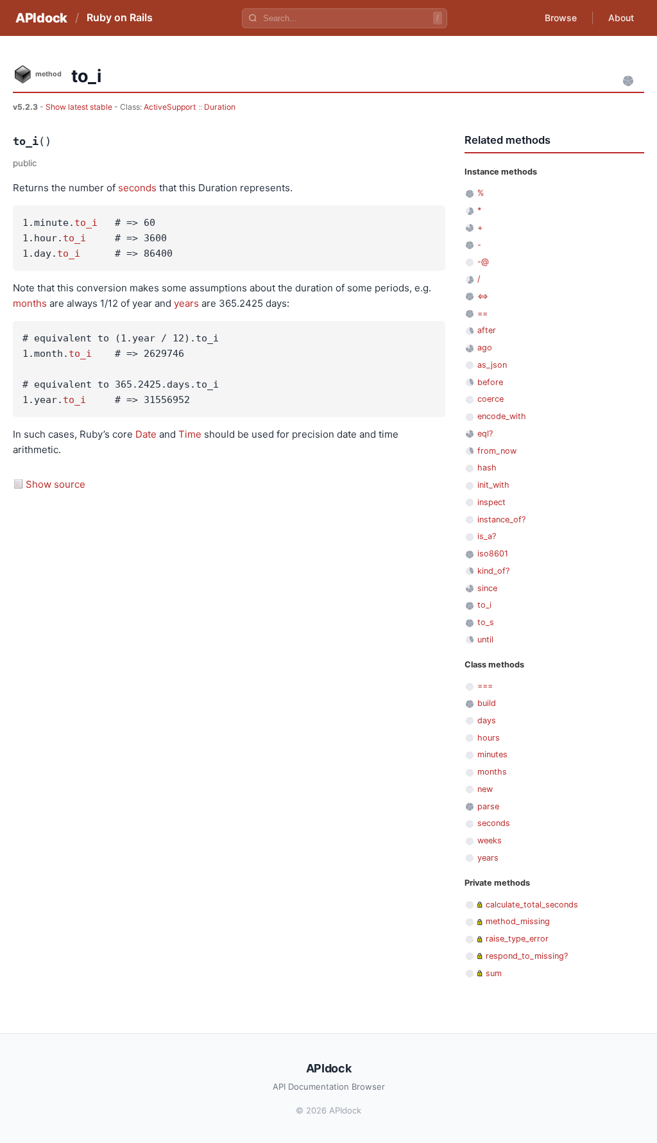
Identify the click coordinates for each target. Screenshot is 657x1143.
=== (485, 686)
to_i (86, 222)
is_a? (486, 536)
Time (189, 434)
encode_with (501, 416)
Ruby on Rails (120, 17)
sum (494, 973)
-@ (483, 261)
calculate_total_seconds (532, 904)
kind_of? (493, 571)
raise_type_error (517, 938)
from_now (496, 451)
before (490, 382)
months (30, 303)
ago (484, 347)
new (485, 789)
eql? (485, 433)
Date (146, 434)
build (486, 703)
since (487, 588)
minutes (492, 754)
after (486, 330)
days (486, 720)
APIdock (41, 18)
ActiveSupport (170, 107)
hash (487, 467)
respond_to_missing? (527, 956)
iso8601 (492, 553)
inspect (491, 502)
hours (488, 738)
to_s (485, 622)
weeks (489, 840)
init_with (493, 485)
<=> (482, 296)
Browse (561, 17)
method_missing (518, 921)
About (621, 17)
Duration (219, 107)
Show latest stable (80, 107)
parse (488, 806)
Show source (55, 484)
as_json (492, 365)
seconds (137, 188)
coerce (490, 399)
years (186, 303)
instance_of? (501, 519)
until (485, 639)
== (482, 313)
